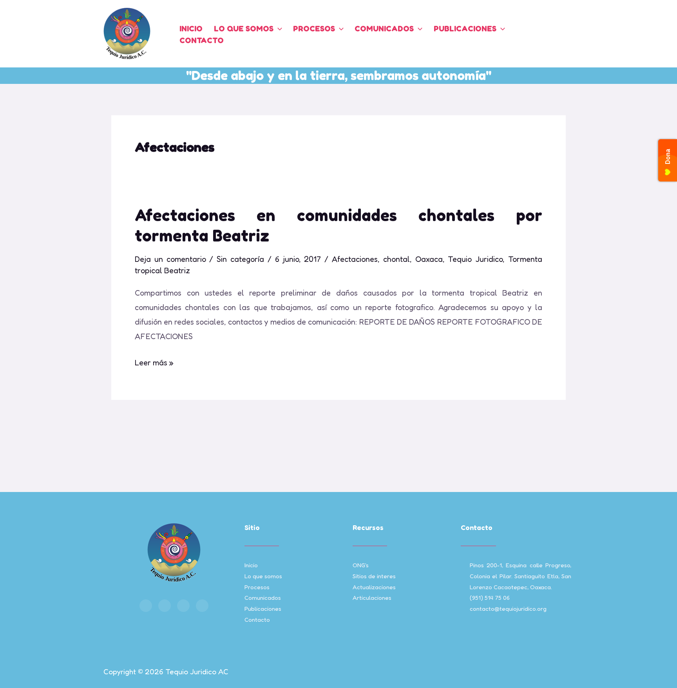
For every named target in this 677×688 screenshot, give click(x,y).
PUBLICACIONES (465, 28)
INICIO (191, 28)
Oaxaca (429, 259)
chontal (396, 259)
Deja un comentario (170, 259)
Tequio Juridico (475, 259)
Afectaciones (355, 259)
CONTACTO (201, 40)
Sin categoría (240, 259)
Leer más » (154, 361)
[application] (277, 28)
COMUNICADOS (384, 28)
